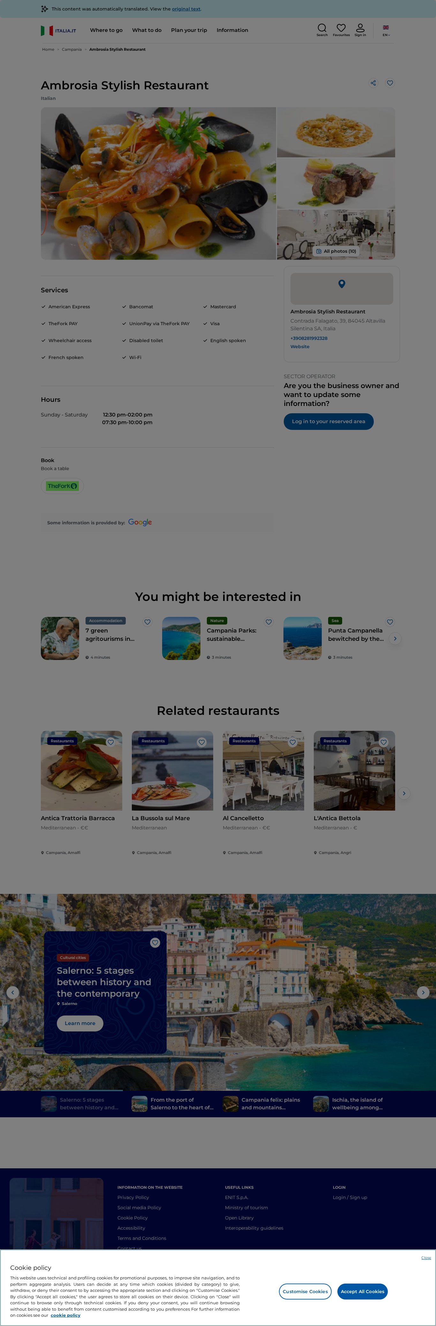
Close (426, 1257)
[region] (218, 1287)
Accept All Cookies (363, 1291)
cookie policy (65, 1315)
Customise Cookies (305, 1291)
